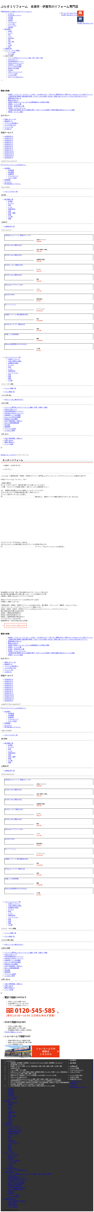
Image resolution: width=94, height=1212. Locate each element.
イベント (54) (8, 127)
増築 (9, 47)
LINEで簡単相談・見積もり (47, 1082)
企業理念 (10, 20)
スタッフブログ (12, 25)
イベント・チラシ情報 (11, 50)
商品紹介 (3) (8, 121)
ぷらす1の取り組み (10, 1168)
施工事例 (7, 29)
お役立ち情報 (8, 1172)
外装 (9, 375)
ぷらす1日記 (41, 1075)
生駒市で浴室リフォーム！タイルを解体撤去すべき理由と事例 (28, 102)
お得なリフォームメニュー (15, 72)
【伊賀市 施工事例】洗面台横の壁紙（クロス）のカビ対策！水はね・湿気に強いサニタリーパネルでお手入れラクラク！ (48, 96)
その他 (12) (8, 129)
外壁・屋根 (11, 41)
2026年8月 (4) (8, 136)
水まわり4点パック (13, 59)
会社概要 (10, 18)
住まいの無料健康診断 (62, 1082)
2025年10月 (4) (9, 155)
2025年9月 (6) (8, 157)
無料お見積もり (41, 1085)
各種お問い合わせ (10, 1199)
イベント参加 (51, 1085)
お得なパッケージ (14, 359)
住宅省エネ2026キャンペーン (16, 63)
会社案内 (7, 168)
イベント (48, 1075)
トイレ (10, 36)
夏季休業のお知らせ (14, 98)
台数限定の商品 (13, 363)
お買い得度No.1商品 (14, 361)
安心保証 (10, 70)
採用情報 (10, 27)
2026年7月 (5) (8, 138)
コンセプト (11, 13)
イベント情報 (11, 52)
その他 (54, 1075)
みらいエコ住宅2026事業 (14, 66)
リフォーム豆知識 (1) (11, 123)
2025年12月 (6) (9, 152)
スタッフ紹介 (11, 24)
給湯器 (10, 31)
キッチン (10, 33)
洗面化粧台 (11, 38)
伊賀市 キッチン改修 (15, 112)
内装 (9, 40)
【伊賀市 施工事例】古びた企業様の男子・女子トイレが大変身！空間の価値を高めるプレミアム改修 (41, 110)
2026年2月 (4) (8, 148)
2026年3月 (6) (8, 146)
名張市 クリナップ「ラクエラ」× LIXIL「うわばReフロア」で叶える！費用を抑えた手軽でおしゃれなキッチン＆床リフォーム (50, 94)
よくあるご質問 (12, 75)
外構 (9, 43)
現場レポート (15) (10, 119)
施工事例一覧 (12, 1102)
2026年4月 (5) (8, 144)
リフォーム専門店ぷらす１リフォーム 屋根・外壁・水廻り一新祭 (25, 58)
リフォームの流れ (13, 73)
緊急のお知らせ (13, 100)
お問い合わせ (31, 1085)
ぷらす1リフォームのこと (23, 11)
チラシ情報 (11, 54)
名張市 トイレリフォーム (17, 108)
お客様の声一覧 (15, 1068)
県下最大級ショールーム (14, 15)
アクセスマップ (12, 22)
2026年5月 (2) (8, 142)
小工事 (10, 45)
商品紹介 (22, 1075)
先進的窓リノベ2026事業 (14, 65)
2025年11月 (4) (9, 154)
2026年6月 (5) (8, 140)
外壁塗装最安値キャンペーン (16, 61)
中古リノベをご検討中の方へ (16, 77)
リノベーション (13, 373)
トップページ (10, 1061)
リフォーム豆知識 (31, 1075)
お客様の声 (8, 48)
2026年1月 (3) (8, 150)
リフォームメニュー (76, 1070)
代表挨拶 (10, 17)
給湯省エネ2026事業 (13, 68)
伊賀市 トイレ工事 (14, 104)
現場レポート (14, 1075)
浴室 (9, 34)
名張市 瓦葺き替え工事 (16, 106)
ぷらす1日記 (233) (10, 125)
